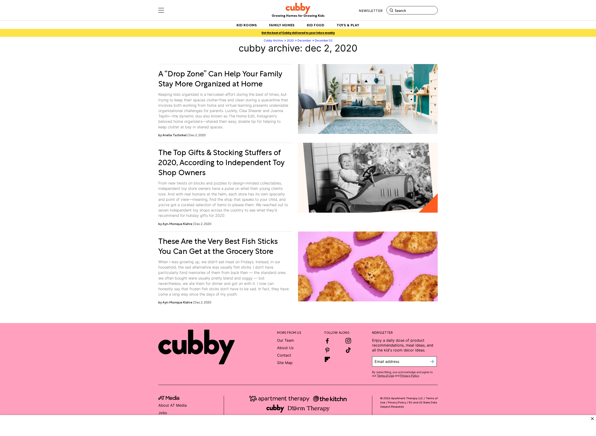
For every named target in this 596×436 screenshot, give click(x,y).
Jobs (162, 412)
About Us (285, 347)
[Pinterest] (327, 350)
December (304, 40)
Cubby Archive (273, 40)
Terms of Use (385, 375)
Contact (284, 355)
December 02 (323, 40)
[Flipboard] (327, 359)
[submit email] (432, 361)
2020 (290, 40)
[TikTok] (348, 350)
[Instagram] (348, 341)
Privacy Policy (409, 375)
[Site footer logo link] (196, 347)
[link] (223, 78)
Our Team (285, 340)
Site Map (285, 362)
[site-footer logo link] (168, 398)
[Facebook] (327, 341)
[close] (592, 418)
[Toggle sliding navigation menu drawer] (161, 10)
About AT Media (172, 405)
